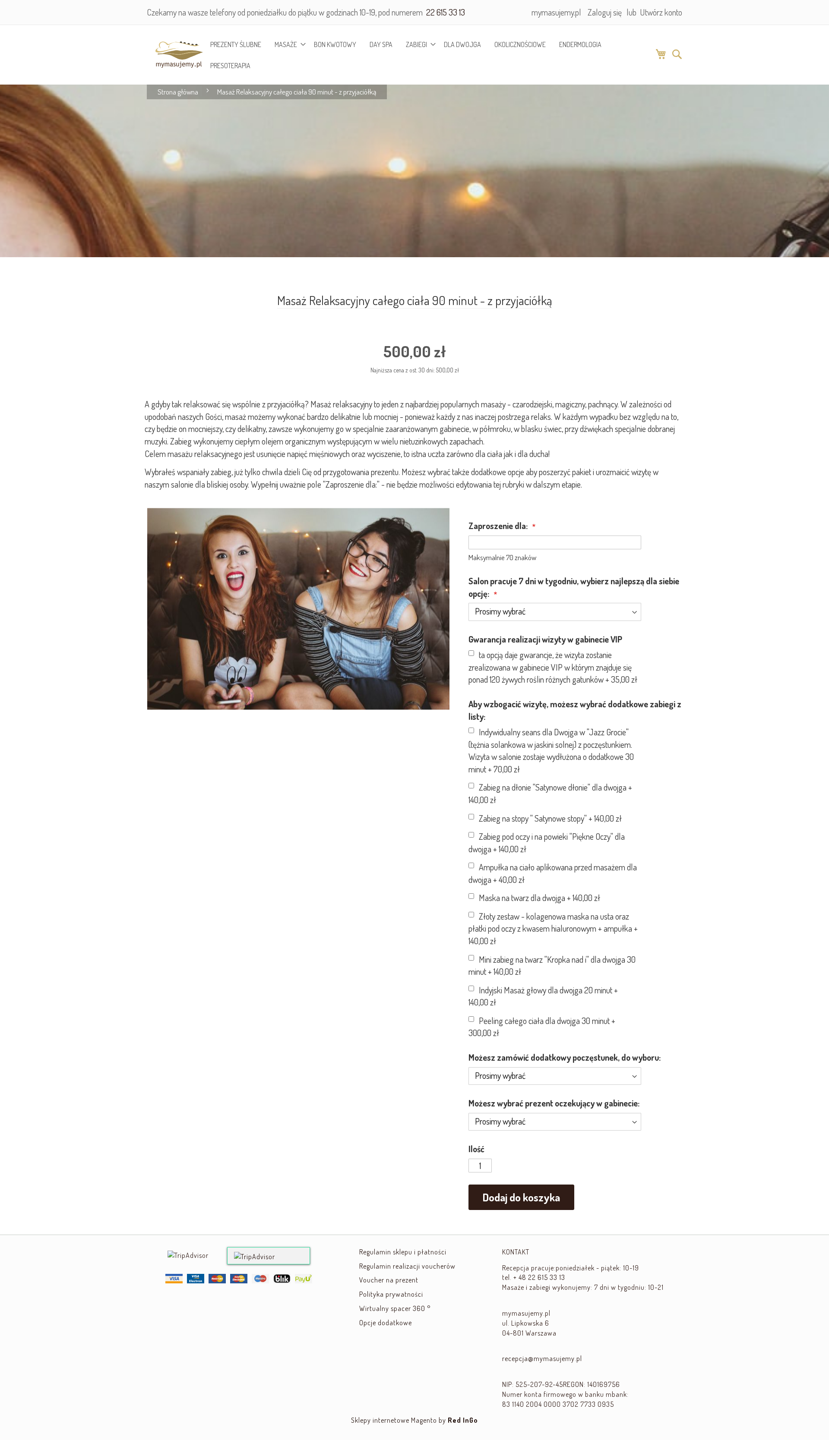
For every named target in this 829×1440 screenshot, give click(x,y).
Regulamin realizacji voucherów (407, 1266)
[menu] (428, 55)
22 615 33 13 (444, 12)
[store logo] (174, 54)
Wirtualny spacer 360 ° (394, 1308)
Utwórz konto (661, 12)
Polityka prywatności (391, 1294)
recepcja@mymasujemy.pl (542, 1358)
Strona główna (178, 91)
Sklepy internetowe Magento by (414, 1420)
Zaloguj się (605, 12)
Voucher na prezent (388, 1280)
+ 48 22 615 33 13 (539, 1277)
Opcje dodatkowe (385, 1322)
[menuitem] (235, 44)
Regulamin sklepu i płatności (402, 1252)
